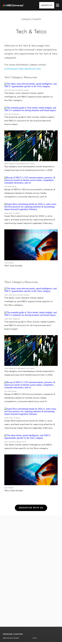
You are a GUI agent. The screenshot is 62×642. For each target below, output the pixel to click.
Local (34, 638)
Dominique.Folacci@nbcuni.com (22, 68)
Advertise (46, 5)
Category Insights (31, 19)
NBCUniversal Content (11, 638)
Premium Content (13, 634)
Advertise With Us (31, 508)
